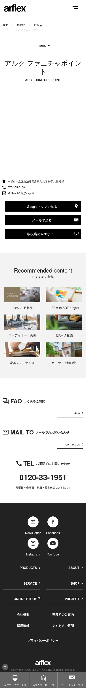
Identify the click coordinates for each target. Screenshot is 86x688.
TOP (5, 25)
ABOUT (73, 567)
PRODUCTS (28, 567)
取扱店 (38, 25)
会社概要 (23, 614)
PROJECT (72, 599)
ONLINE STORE (25, 599)
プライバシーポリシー (43, 640)
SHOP (21, 25)
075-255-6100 (16, 187)
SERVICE (30, 583)
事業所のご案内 (63, 614)
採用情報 (23, 625)
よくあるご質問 (63, 625)
